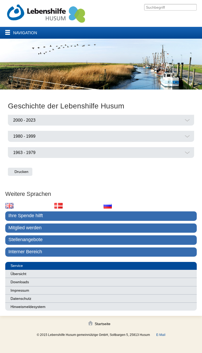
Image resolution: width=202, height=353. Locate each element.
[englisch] (9, 205)
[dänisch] (58, 205)
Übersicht (18, 274)
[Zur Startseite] (46, 13)
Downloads (20, 282)
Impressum (20, 290)
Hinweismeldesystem (28, 307)
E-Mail (160, 335)
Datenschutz (21, 298)
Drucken (21, 172)
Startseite (102, 324)
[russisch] (108, 205)
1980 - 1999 (24, 136)
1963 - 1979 (24, 152)
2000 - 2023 (24, 120)
